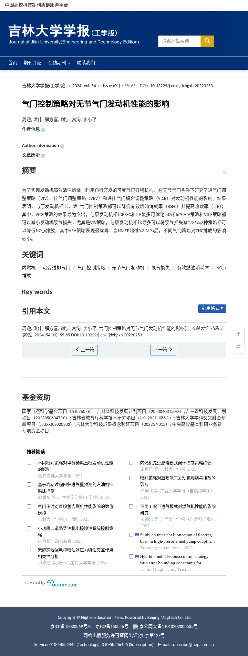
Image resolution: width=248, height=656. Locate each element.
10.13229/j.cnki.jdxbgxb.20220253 (181, 86)
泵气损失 (160, 268)
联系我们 (86, 63)
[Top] (238, 334)
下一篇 (161, 350)
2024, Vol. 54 (84, 86)
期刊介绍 (33, 63)
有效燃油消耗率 (193, 268)
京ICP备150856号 (112, 626)
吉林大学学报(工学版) (43, 86)
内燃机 (29, 268)
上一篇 (87, 350)
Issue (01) (111, 86)
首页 (12, 63)
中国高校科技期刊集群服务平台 (36, 5)
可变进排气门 (56, 268)
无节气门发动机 (128, 268)
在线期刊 (57, 63)
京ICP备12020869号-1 (70, 626)
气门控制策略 (91, 268)
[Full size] (238, 347)
